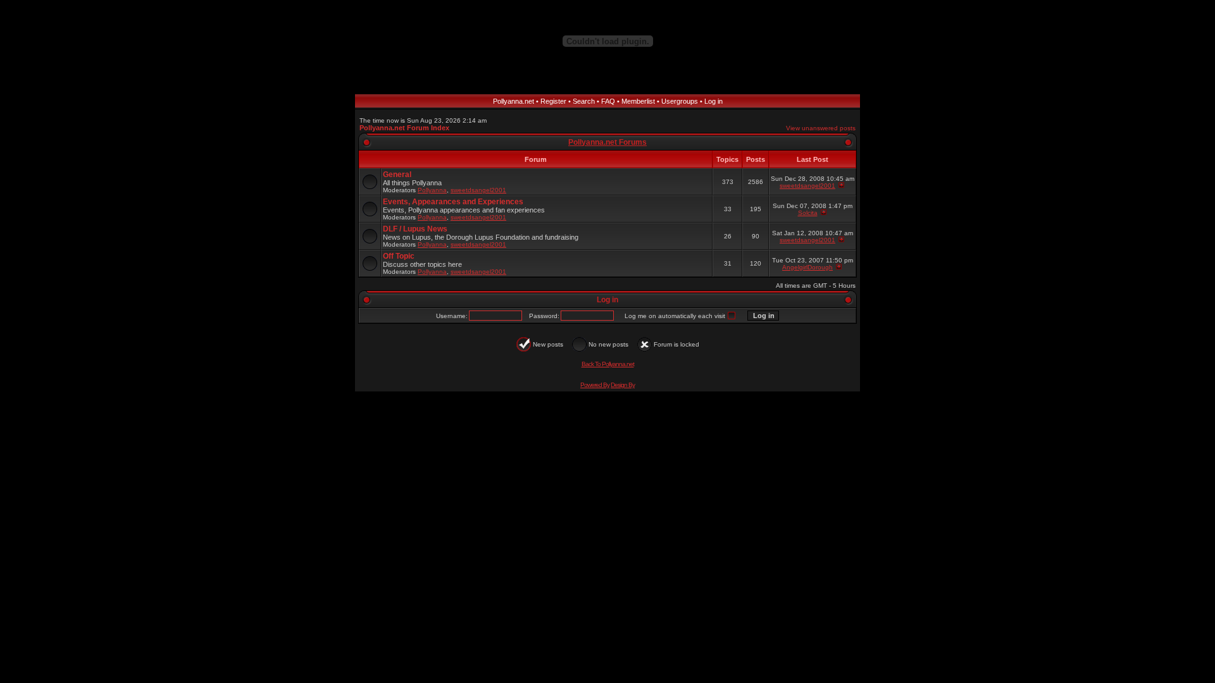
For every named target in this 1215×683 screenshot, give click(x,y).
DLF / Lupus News (415, 229)
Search (584, 101)
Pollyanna (432, 190)
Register (553, 101)
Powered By (594, 384)
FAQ (608, 101)
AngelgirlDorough (807, 267)
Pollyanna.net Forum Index (404, 128)
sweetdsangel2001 (478, 190)
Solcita (808, 212)
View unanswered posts (821, 128)
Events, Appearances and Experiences (453, 201)
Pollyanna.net (513, 101)
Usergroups (679, 101)
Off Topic (398, 256)
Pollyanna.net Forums (607, 142)
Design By (623, 384)
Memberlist (638, 101)
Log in (713, 101)
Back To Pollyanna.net (608, 363)
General (397, 174)
